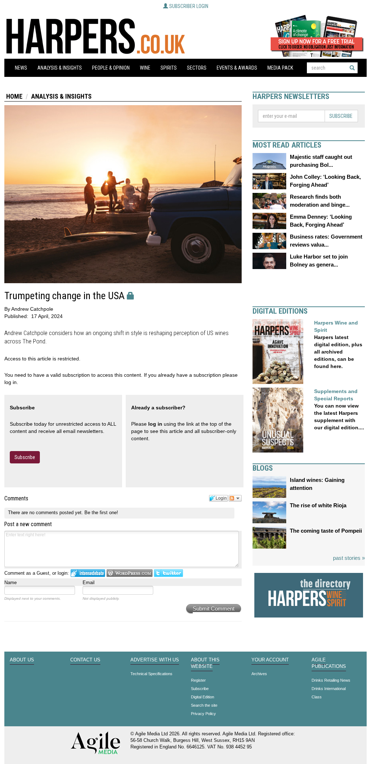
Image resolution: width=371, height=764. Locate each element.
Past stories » (349, 558)
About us (22, 659)
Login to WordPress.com (130, 573)
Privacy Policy (203, 713)
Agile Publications (329, 663)
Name (10, 582)
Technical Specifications (151, 674)
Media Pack (280, 68)
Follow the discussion (235, 498)
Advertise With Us (154, 659)
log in (155, 424)
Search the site (204, 705)
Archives (259, 674)
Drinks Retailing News (331, 680)
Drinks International (329, 688)
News (21, 68)
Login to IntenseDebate (88, 573)
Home (14, 96)
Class (317, 697)
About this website (205, 663)
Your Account (270, 659)
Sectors (197, 68)
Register (198, 680)
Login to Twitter (168, 573)
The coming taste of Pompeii (326, 531)
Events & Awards (237, 68)
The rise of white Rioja (318, 505)
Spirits (169, 68)
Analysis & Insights (59, 68)
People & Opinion (111, 68)
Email (89, 582)
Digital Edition (202, 697)
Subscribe (24, 457)
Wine (145, 68)
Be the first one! (101, 512)
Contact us (85, 659)
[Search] (352, 67)
